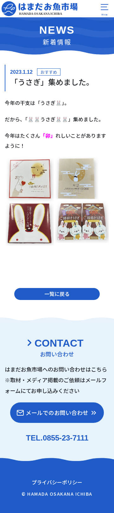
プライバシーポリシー (57, 482)
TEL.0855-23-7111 (57, 438)
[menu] (104, 9)
